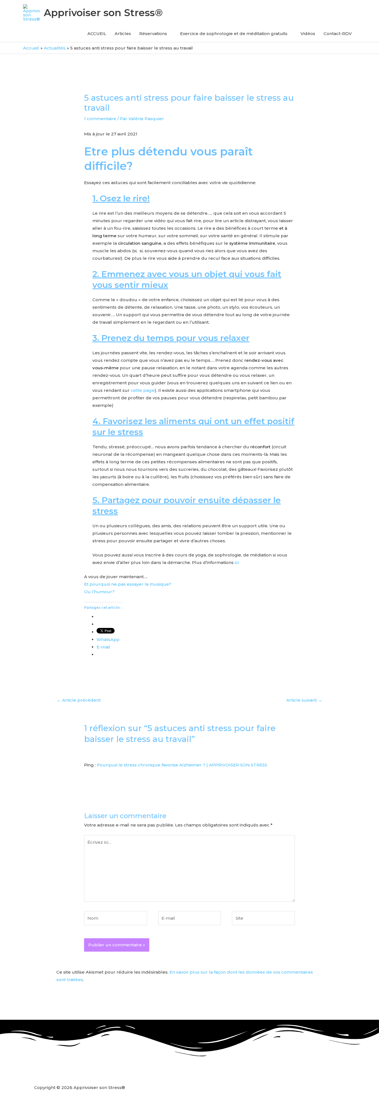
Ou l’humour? (99, 591)
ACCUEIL (96, 33)
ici (237, 562)
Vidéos (307, 33)
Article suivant (304, 700)
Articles (123, 33)
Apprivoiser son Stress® (103, 13)
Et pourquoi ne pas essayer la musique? (127, 584)
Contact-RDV (338, 33)
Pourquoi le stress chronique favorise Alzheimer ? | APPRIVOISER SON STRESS (182, 765)
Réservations (153, 33)
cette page (143, 390)
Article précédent (79, 700)
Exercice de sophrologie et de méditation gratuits (233, 33)
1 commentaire (100, 118)
